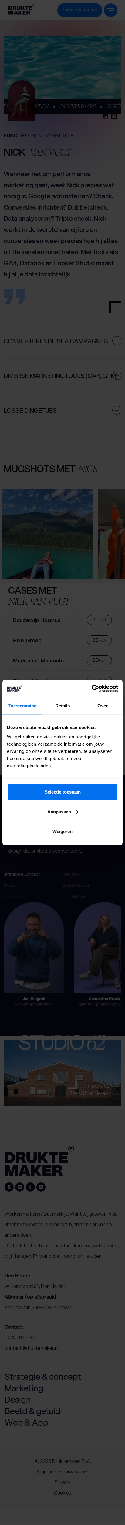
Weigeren (62, 831)
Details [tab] (62, 705)
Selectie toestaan (63, 791)
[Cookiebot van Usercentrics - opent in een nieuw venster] (91, 689)
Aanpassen (59, 811)
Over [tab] (102, 705)
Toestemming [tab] (22, 705)
